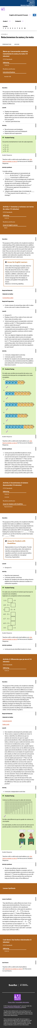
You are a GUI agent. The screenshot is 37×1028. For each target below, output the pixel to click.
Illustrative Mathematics (13, 1006)
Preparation (7, 44)
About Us (32, 2)
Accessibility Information (22, 1002)
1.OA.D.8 (6, 497)
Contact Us (32, 4)
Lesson (16, 44)
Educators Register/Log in (28, 5)
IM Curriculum (31, 1)
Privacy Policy (11, 1002)
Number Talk (7, 76)
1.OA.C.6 (6, 65)
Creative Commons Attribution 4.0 (13, 1007)
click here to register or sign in (14, 969)
